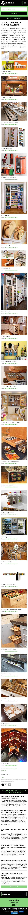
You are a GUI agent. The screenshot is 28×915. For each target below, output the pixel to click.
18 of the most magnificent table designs (13, 861)
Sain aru (21, 911)
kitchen (15, 779)
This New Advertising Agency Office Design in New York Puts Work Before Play (14, 811)
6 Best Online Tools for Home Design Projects (12, 874)
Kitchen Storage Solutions (8, 781)
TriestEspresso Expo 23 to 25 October (12, 845)
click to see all (14, 886)
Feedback (14, 905)
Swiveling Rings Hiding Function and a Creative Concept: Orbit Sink (12, 797)
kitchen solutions (21, 779)
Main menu (10, 3)
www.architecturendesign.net (11, 73)
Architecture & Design (7, 779)
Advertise (14, 902)
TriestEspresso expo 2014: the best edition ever (14, 830)
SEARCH (14, 13)
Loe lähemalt (14, 913)
